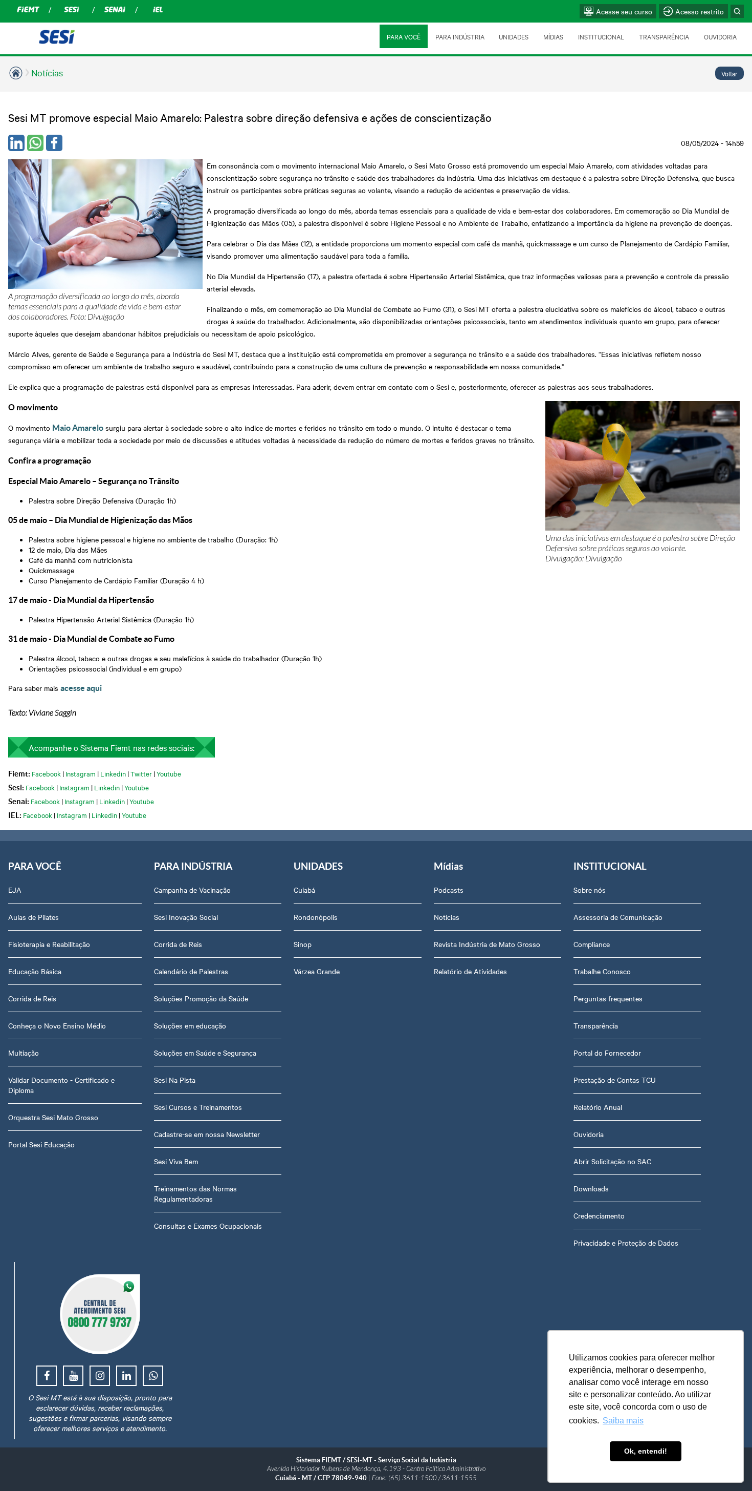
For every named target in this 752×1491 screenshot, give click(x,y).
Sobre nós (589, 890)
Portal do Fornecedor (607, 1052)
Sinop (303, 944)
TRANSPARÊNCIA (664, 36)
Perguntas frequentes (608, 998)
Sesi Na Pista (174, 1080)
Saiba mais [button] (623, 1420)
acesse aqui (81, 687)
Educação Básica (34, 971)
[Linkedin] (16, 143)
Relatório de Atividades (470, 971)
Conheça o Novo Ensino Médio (57, 1025)
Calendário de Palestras (191, 971)
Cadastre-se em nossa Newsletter (207, 1134)
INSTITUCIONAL (601, 36)
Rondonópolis (316, 917)
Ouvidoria (588, 1134)
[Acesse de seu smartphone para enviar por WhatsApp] (35, 143)
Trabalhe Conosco (602, 971)
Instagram (80, 773)
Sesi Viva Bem (176, 1161)
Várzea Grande (317, 971)
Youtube (169, 773)
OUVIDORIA (720, 36)
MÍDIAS (553, 36)
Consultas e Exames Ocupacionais (208, 1226)
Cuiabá (304, 890)
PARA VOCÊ (404, 36)
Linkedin (113, 773)
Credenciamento (599, 1215)
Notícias (47, 72)
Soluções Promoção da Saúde (201, 998)
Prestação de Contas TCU (614, 1080)
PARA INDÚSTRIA (459, 36)
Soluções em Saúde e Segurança (205, 1052)
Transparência (595, 1025)
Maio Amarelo (77, 427)
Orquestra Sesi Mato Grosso (53, 1117)
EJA (14, 890)
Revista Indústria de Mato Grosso (487, 944)
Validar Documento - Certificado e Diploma (61, 1085)
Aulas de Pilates (33, 917)
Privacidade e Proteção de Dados (625, 1242)
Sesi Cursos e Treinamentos (198, 1107)
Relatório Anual (597, 1107)
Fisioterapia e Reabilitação (49, 944)
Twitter (141, 773)
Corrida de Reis (32, 998)
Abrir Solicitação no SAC (612, 1161)
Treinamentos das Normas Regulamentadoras (195, 1193)
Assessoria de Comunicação (617, 917)
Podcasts (448, 890)
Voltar (729, 73)
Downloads (591, 1188)
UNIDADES (513, 36)
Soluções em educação (190, 1025)
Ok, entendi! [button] (645, 1451)
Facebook (46, 773)
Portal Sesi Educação (41, 1144)
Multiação (23, 1052)
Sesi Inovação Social (186, 917)
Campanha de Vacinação (192, 890)
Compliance (591, 944)
